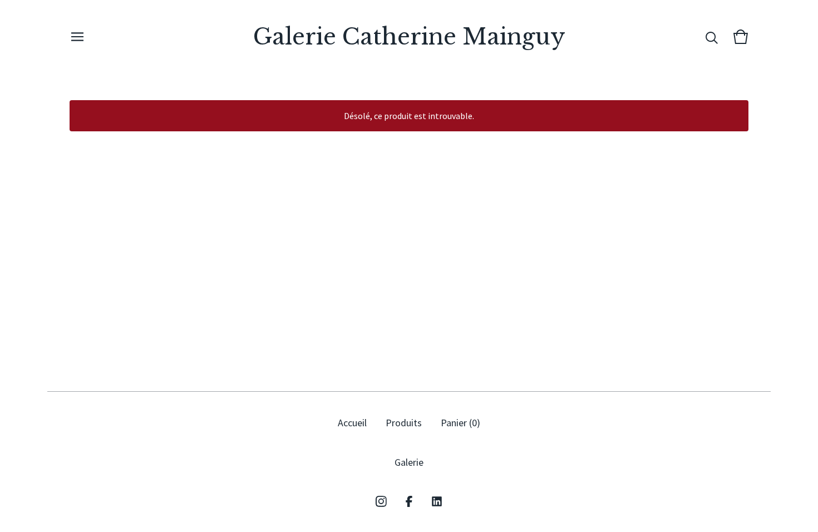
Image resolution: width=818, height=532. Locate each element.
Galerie (409, 462)
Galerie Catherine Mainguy (409, 37)
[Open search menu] (712, 37)
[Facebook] (409, 501)
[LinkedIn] (436, 501)
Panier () (460, 422)
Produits (404, 422)
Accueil (352, 422)
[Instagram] (381, 501)
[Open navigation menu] (77, 37)
